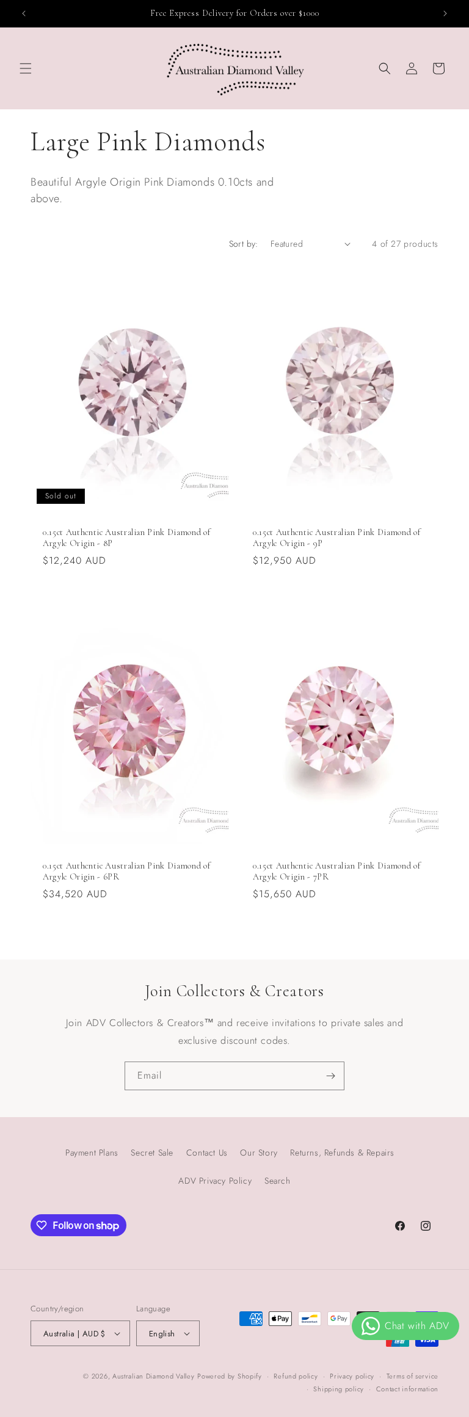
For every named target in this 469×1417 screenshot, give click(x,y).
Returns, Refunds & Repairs (342, 1152)
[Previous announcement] (23, 13)
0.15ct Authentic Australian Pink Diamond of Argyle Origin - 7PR (336, 871)
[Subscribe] (330, 1076)
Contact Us (207, 1152)
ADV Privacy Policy (215, 1181)
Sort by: (243, 244)
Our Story (258, 1152)
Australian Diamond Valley (153, 1376)
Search (277, 1181)
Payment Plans (91, 1152)
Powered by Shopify (229, 1376)
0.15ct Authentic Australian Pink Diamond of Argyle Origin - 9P (336, 537)
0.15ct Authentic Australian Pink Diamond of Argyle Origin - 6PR (126, 871)
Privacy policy (352, 1376)
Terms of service (412, 1376)
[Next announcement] (445, 13)
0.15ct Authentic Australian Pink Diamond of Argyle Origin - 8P (126, 537)
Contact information (407, 1389)
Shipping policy (338, 1389)
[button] (25, 68)
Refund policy (296, 1376)
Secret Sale (152, 1152)
